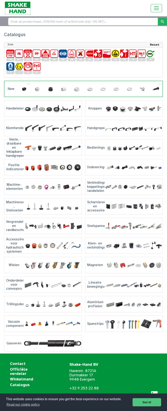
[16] (115, 54)
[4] (37, 66)
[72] (45, 54)
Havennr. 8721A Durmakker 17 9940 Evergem (82, 375)
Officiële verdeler (19, 371)
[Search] (162, 21)
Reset (154, 44)
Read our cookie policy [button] (23, 404)
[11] (142, 54)
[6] (28, 66)
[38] (54, 54)
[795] (10, 54)
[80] (37, 54)
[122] (28, 54)
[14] (124, 54)
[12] (133, 54)
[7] (10, 66)
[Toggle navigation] (156, 8)
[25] (80, 54)
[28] (72, 54)
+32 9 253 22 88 (84, 388)
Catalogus (20, 385)
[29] (63, 54)
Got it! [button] (147, 402)
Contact (17, 364)
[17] (98, 54)
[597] (19, 54)
